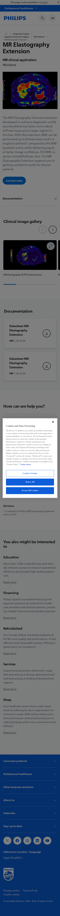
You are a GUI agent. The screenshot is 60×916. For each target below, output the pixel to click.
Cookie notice (25, 464)
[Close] (53, 421)
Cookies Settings (30, 473)
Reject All (30, 482)
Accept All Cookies (30, 490)
